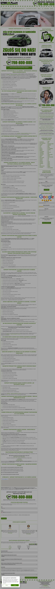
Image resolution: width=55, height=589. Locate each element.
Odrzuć (7, 585)
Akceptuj (15, 585)
